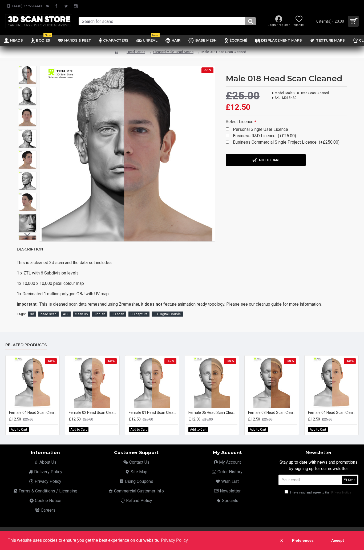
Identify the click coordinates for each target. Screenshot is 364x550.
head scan (48, 314)
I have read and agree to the (320, 492)
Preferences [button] (303, 540)
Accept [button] (337, 540)
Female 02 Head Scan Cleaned (93, 412)
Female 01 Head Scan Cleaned (153, 412)
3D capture (139, 314)
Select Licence (239, 121)
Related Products (26, 345)
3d (32, 314)
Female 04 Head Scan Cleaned (33, 412)
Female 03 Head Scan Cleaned (272, 412)
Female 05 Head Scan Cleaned (212, 412)
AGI (65, 314)
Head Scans (136, 52)
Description (30, 249)
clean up (81, 314)
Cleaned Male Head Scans (173, 52)
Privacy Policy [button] (174, 540)
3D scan (118, 314)
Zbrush (99, 314)
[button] (27, 69)
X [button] (281, 540)
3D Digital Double (167, 314)
